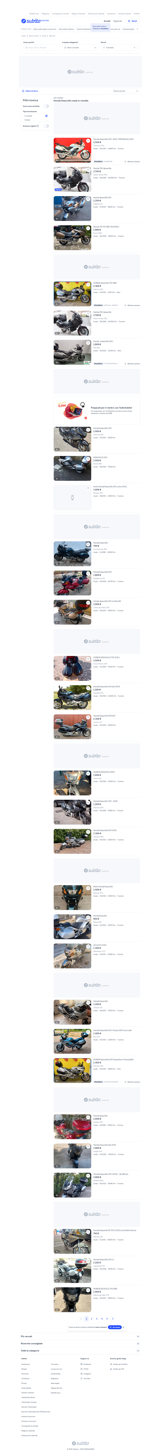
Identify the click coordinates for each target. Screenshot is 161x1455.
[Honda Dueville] (97, 927)
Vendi (134, 21)
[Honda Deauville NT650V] (97, 727)
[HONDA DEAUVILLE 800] (97, 784)
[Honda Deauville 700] (97, 440)
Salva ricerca (32, 91)
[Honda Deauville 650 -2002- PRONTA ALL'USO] (97, 151)
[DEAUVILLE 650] (97, 469)
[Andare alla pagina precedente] (81, 1318)
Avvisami (116, 1327)
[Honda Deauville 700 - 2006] (97, 813)
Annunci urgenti (29, 126)
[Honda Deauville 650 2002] (97, 842)
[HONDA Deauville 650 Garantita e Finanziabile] (97, 1071)
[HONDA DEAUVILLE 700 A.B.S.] (97, 669)
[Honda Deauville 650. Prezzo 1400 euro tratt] (97, 1042)
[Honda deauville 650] (97, 209)
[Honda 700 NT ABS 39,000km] (97, 238)
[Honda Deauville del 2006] (97, 1156)
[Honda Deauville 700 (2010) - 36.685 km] (97, 1186)
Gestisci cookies (27, 1393)
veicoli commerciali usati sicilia (88, 29)
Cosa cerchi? (28, 42)
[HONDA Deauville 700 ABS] (97, 294)
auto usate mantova (66, 29)
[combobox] (43, 47)
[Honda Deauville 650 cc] (97, 1271)
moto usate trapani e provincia (44, 29)
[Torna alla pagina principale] (35, 21)
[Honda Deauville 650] (97, 584)
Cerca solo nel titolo (31, 106)
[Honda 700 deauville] (97, 180)
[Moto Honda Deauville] (97, 898)
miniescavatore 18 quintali (132, 29)
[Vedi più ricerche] (138, 29)
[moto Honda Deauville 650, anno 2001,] (97, 498)
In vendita (28, 116)
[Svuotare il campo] (134, 47)
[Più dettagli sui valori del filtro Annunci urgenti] (37, 126)
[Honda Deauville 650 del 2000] (97, 698)
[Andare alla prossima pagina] (112, 1318)
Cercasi (27, 120)
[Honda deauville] (97, 1127)
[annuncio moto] (97, 956)
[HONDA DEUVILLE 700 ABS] (97, 1299)
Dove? (103, 42)
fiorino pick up (114, 29)
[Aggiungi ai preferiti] (88, 141)
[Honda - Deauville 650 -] (97, 353)
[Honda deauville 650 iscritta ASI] (97, 613)
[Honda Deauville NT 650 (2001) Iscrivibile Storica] (97, 1242)
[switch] (46, 106)
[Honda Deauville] (97, 554)
